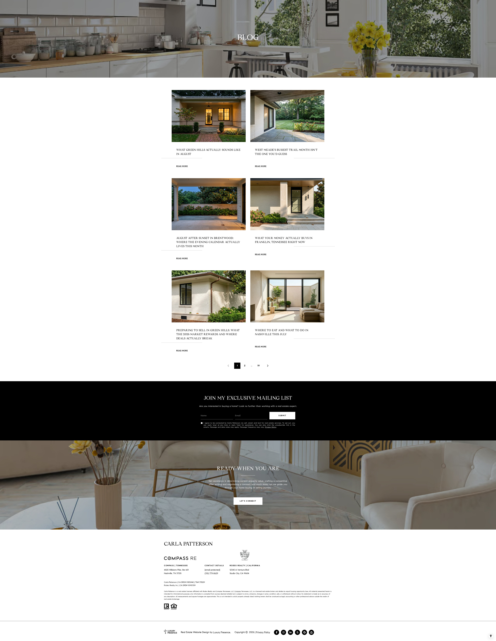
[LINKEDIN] (290, 632)
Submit (282, 415)
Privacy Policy (270, 427)
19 (258, 365)
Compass (237, 591)
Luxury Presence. (222, 632)
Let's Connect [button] (248, 501)
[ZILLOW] (311, 632)
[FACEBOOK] (276, 632)
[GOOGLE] (304, 632)
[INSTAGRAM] (283, 632)
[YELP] (297, 632)
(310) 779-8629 (211, 573)
